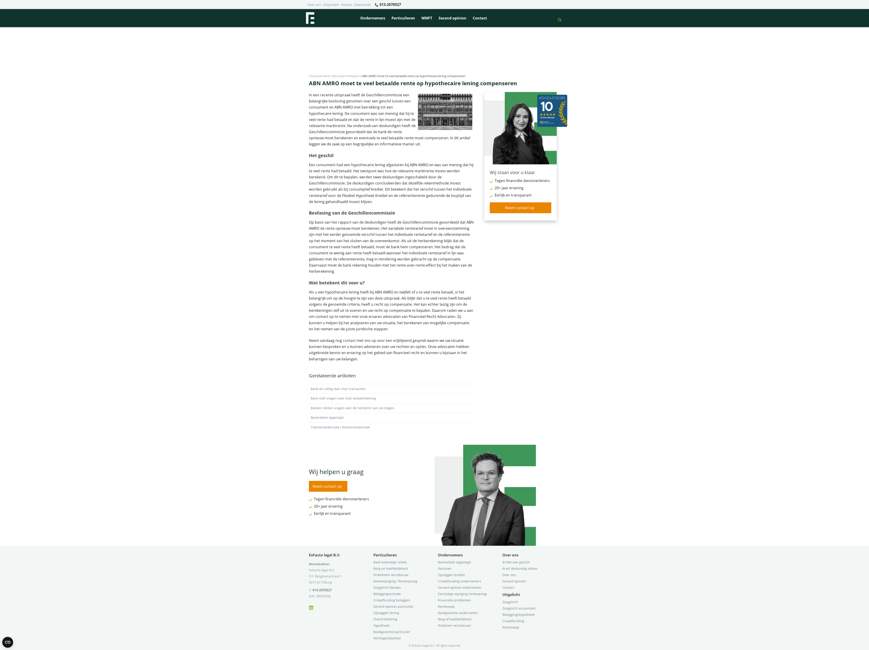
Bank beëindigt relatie (390, 562)
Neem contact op (519, 207)
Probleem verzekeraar (454, 625)
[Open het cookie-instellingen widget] (7, 642)
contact (349, 340)
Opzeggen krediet (451, 575)
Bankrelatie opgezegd (327, 417)
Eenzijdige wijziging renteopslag (462, 594)
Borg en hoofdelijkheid (390, 568)
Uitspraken (331, 4)
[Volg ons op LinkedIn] (311, 607)
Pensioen (445, 568)
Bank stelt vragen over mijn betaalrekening (343, 398)
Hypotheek (381, 625)
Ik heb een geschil (516, 562)
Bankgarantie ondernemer (458, 613)
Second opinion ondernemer (459, 587)
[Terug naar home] (310, 18)
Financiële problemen (454, 600)
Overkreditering (385, 619)
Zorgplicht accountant (519, 608)
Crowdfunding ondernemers (459, 581)
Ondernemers (372, 18)
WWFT (426, 18)
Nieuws (346, 4)
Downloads (362, 4)
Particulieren (403, 18)
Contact (480, 18)
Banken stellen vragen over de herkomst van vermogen (352, 408)
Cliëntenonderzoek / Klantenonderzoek (340, 427)
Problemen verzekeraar (391, 575)
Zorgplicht (510, 602)
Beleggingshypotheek (518, 614)
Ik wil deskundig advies (519, 568)
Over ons (314, 4)
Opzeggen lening (386, 613)
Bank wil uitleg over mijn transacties (338, 389)
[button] (557, 18)
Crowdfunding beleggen (391, 600)
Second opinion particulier (393, 606)
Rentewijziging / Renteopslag (395, 581)
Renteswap (446, 606)
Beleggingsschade (387, 594)
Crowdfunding (513, 621)
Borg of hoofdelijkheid (454, 619)
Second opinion (452, 18)
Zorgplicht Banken (387, 587)
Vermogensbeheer (387, 638)
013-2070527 (390, 4)
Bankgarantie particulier (391, 632)
